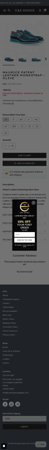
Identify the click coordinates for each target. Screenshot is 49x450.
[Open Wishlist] (4, 446)
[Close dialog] (33, 202)
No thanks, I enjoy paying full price (24, 245)
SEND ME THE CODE (24, 240)
